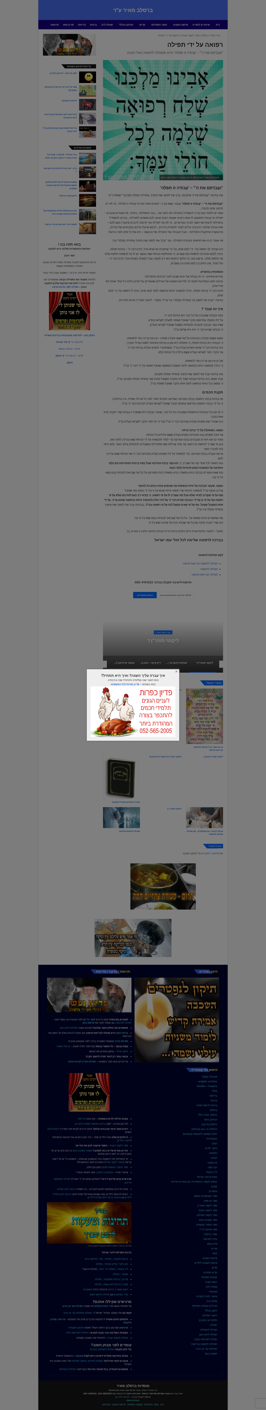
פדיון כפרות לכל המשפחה (125, 684)
